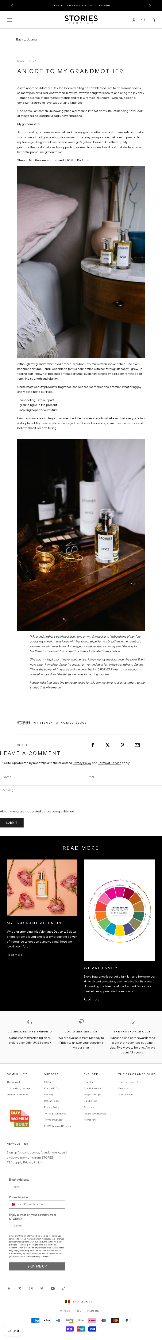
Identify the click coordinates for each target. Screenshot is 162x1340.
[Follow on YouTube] (53, 1288)
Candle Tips (90, 1100)
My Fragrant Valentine (35, 923)
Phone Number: (19, 1197)
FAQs (47, 1082)
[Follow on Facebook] (9, 1288)
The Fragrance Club (129, 1082)
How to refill (90, 1119)
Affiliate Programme (18, 1088)
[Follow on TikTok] (64, 1288)
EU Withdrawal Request (58, 1126)
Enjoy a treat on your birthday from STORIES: (32, 1217)
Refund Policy (51, 1100)
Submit (12, 822)
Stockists (89, 1107)
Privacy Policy (82, 763)
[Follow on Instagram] (31, 1288)
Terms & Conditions (55, 1113)
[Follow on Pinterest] (42, 1288)
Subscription (125, 1094)
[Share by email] (137, 745)
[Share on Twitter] (107, 745)
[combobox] (15, 1204)
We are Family (101, 968)
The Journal (13, 1082)
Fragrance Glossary (95, 1113)
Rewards (123, 1088)
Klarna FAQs (51, 1088)
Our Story (89, 1082)
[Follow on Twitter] (20, 1288)
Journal (32, 39)
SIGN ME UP (37, 1266)
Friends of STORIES (17, 1094)
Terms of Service (109, 763)
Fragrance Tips (92, 1094)
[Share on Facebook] (92, 745)
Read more (14, 955)
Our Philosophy (92, 1088)
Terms (46, 1256)
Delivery (48, 1094)
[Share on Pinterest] (122, 745)
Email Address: (19, 1180)
